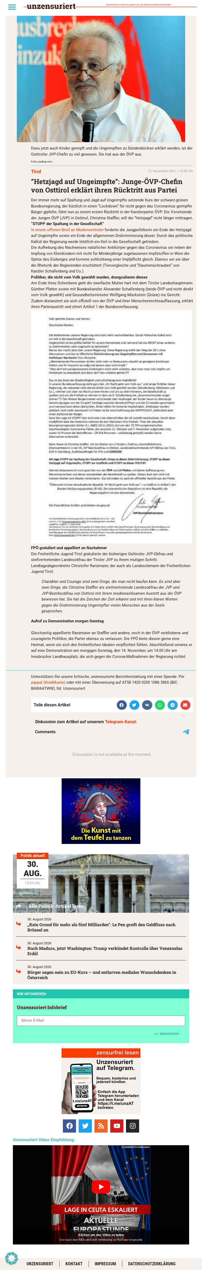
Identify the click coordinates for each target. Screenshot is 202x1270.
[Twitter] (85, 1126)
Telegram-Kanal (120, 721)
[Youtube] (116, 1126)
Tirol (36, 171)
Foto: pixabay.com (41, 161)
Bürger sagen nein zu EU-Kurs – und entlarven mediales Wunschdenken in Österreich (101, 974)
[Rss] (101, 1126)
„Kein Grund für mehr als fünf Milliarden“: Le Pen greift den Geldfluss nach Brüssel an (101, 927)
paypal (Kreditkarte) (48, 682)
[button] (12, 7)
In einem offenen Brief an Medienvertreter (67, 229)
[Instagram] (132, 1126)
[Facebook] (69, 1126)
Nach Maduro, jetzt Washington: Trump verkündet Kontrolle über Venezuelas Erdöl (104, 950)
